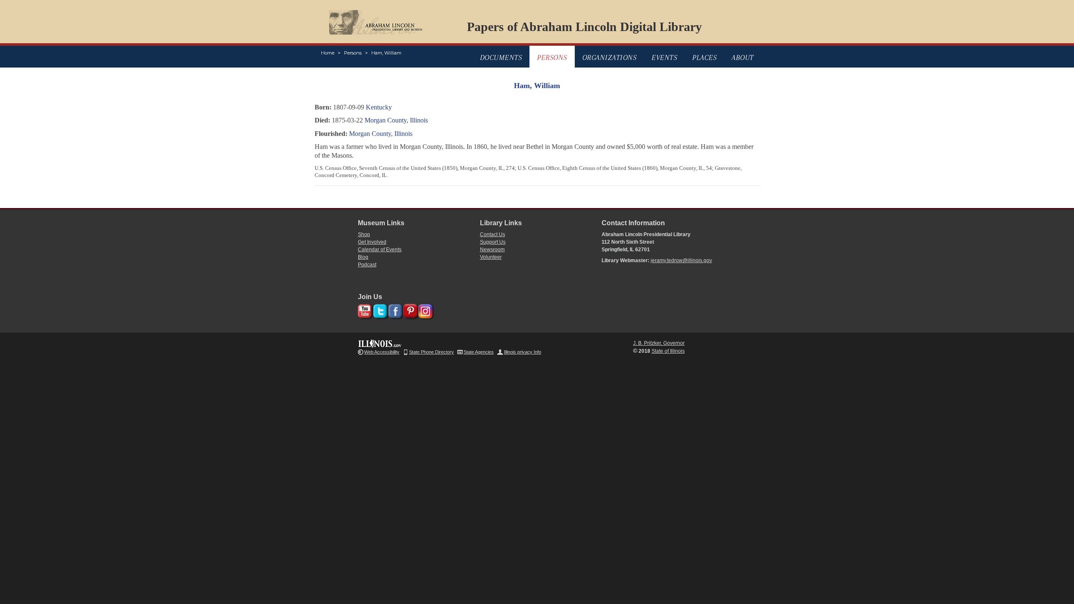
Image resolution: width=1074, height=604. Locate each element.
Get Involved (372, 242)
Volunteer (491, 257)
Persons (353, 53)
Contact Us (492, 234)
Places (704, 57)
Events (664, 57)
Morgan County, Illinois (396, 120)
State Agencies (479, 351)
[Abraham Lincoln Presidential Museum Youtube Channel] (364, 310)
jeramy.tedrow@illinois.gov (681, 260)
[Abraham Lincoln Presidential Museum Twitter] (379, 310)
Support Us (493, 242)
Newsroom (492, 250)
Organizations (609, 57)
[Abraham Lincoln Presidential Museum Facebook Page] (394, 310)
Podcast (367, 265)
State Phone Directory (431, 351)
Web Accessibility (381, 351)
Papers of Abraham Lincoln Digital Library (584, 27)
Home (327, 53)
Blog (363, 257)
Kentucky (379, 107)
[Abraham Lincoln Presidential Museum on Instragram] (424, 310)
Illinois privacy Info (522, 351)
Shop (364, 234)
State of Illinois (668, 351)
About (743, 57)
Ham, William (386, 53)
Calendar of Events (379, 250)
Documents (501, 57)
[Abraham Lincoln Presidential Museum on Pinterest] (409, 310)
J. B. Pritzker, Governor (659, 343)
